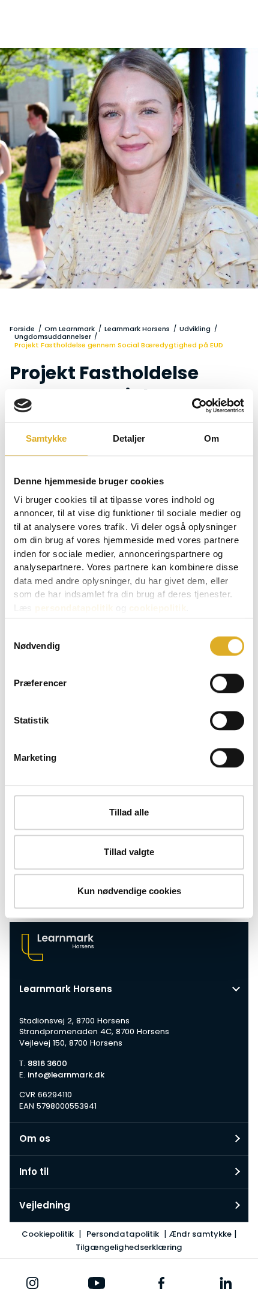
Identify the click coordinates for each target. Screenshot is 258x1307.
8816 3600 (47, 1063)
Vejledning (44, 1205)
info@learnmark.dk (66, 1074)
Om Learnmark (69, 329)
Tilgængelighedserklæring (129, 1247)
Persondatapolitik (122, 1234)
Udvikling (195, 329)
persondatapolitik (74, 608)
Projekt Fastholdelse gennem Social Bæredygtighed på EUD (118, 345)
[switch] (227, 683)
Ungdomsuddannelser (52, 336)
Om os (34, 1138)
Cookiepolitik (48, 1234)
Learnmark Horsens (137, 329)
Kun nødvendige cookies (129, 891)
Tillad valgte (129, 852)
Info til (34, 1171)
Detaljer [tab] (129, 438)
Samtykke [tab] (46, 438)
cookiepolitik (158, 608)
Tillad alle (129, 812)
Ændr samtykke (200, 1234)
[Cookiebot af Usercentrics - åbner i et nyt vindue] (191, 405)
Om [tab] (211, 438)
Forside (22, 329)
